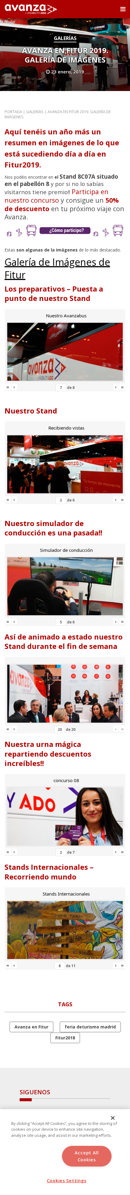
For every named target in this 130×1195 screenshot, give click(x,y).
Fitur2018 (65, 1038)
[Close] (113, 1118)
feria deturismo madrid (90, 1027)
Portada (13, 111)
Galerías (65, 38)
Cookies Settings (66, 1180)
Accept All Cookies (87, 1156)
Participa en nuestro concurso (57, 195)
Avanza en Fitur (31, 1027)
